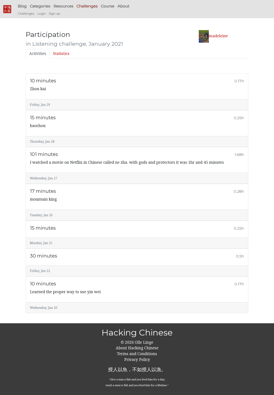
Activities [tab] (37, 53)
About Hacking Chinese (137, 348)
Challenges (87, 6)
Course (107, 6)
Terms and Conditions (137, 354)
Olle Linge (143, 342)
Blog (22, 6)
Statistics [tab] (61, 53)
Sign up (54, 13)
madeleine (218, 36)
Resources (63, 6)
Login (41, 13)
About (123, 6)
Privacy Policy (137, 359)
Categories (40, 6)
